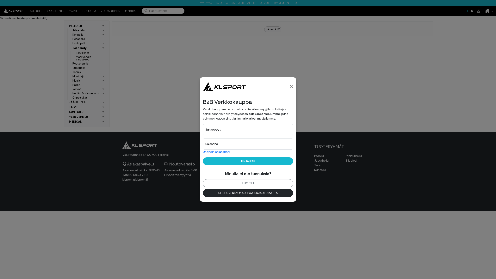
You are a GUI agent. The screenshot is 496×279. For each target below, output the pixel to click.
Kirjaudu (248, 161)
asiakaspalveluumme (264, 114)
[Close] (291, 87)
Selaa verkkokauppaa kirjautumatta (248, 193)
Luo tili (248, 183)
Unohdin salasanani (216, 152)
